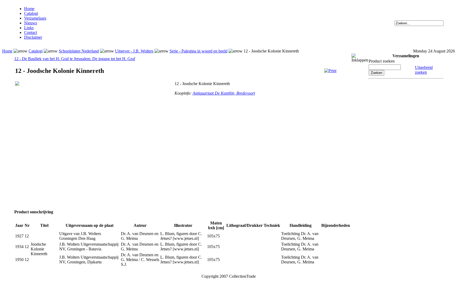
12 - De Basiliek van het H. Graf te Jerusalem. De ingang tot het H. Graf (74, 58)
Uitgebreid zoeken (424, 69)
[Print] (330, 70)
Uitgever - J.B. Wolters (134, 51)
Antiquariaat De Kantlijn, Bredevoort (224, 93)
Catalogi (31, 13)
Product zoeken (382, 61)
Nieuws (30, 23)
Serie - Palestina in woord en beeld (198, 51)
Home (29, 8)
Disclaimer (33, 37)
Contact (30, 32)
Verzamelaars (35, 18)
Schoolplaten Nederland (79, 51)
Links (29, 27)
